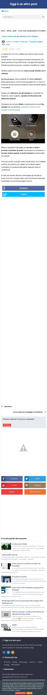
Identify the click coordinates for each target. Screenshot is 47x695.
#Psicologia (23, 662)
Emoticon (7, 425)
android (12, 49)
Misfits (14, 625)
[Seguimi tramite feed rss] (12, 652)
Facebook (23, 188)
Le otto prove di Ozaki (19, 544)
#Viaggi (6, 665)
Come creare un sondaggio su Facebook (28, 412)
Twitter (23, 194)
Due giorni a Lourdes (19, 577)
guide (18, 49)
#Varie (40, 662)
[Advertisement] (24, 24)
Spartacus (8, 406)
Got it (29, 693)
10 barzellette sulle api (9, 555)
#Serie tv (32, 662)
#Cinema (7, 662)
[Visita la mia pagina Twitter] (8, 652)
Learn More (20, 693)
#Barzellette (15, 665)
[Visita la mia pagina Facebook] (4, 652)
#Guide (14, 662)
